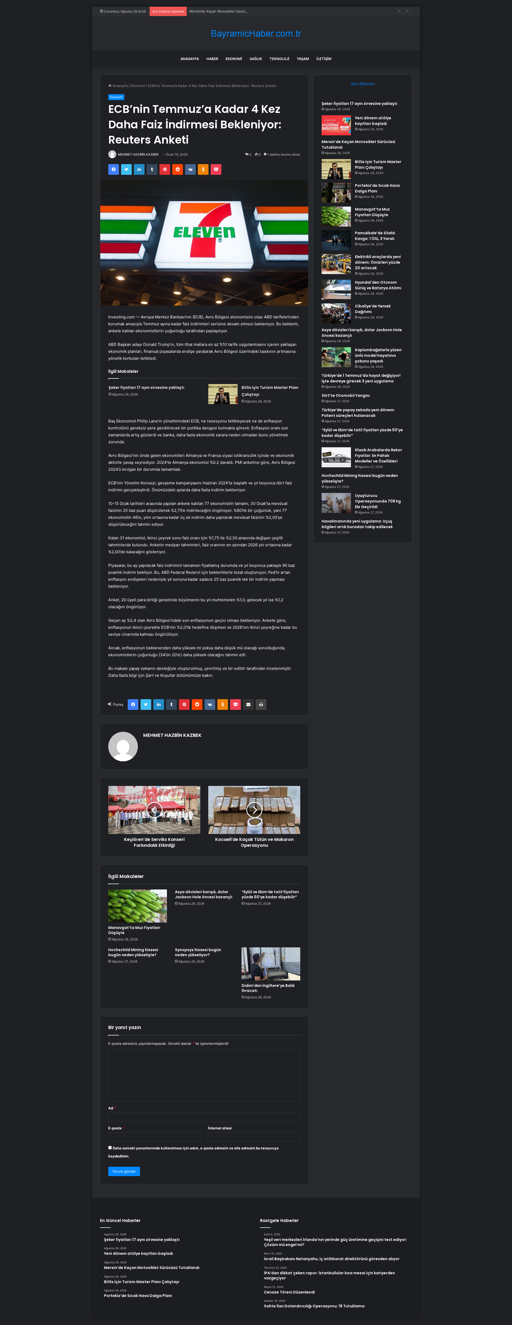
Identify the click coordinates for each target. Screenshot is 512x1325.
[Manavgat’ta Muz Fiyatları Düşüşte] (137, 906)
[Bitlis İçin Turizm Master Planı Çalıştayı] (223, 394)
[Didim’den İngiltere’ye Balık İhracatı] (271, 963)
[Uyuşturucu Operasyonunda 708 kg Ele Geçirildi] (336, 503)
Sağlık (256, 59)
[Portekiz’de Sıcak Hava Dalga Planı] (336, 193)
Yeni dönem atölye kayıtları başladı (373, 120)
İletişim (324, 59)
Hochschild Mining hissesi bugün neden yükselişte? (133, 952)
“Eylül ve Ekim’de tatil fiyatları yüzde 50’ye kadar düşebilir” (270, 894)
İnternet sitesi (220, 1128)
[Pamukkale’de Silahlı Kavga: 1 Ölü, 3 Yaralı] (336, 240)
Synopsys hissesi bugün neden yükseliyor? (198, 952)
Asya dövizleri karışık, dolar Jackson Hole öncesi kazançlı (203, 894)
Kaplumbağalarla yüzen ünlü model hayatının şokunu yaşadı (378, 355)
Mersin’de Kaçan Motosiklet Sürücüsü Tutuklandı (229, 11)
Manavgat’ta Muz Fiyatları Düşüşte (134, 930)
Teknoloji (279, 59)
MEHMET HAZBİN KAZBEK (138, 154)
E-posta (116, 1128)
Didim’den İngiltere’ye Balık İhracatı (268, 988)
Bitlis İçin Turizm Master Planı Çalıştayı (378, 164)
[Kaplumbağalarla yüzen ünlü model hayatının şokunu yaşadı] (336, 357)
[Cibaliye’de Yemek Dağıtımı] (336, 313)
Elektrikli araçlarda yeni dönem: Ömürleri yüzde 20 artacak (378, 262)
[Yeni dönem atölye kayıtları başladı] (336, 125)
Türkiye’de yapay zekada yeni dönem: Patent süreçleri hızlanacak (358, 412)
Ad (112, 1108)
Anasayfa (190, 59)
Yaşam (303, 59)
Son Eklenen (363, 83)
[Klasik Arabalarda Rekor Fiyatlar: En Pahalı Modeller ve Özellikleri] (336, 457)
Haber (212, 59)
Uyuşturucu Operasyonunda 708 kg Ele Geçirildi (378, 501)
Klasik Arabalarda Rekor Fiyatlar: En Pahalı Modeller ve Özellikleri (378, 455)
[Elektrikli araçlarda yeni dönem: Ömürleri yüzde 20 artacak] (336, 264)
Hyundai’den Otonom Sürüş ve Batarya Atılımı (378, 285)
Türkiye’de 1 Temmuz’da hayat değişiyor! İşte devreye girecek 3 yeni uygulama (361, 378)
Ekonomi (234, 59)
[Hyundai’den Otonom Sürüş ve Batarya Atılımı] (336, 290)
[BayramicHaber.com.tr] (256, 33)
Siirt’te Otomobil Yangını (346, 395)
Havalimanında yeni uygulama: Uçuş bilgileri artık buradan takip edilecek (357, 524)
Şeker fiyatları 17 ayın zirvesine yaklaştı (146, 387)
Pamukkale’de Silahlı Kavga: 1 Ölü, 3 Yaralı (375, 235)
